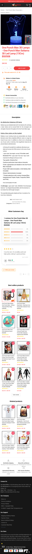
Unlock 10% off (3, 547)
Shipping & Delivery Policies (8, 515)
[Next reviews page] (28, 274)
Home (2, 10)
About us (3, 499)
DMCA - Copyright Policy (7, 506)
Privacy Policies (5, 503)
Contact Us (4, 522)
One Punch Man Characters (14, 10)
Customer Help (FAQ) (6, 525)
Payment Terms (5, 518)
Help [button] (29, 552)
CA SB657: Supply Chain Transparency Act (12, 508)
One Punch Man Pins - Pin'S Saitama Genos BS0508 (7, 331)
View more (16, 394)
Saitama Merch (5, 12)
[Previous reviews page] (20, 274)
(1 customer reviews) (14, 60)
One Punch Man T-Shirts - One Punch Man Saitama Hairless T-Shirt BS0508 (8, 447)
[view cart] (30, 5)
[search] (27, 5)
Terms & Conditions (6, 501)
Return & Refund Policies (7, 520)
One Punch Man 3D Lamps (19, 201)
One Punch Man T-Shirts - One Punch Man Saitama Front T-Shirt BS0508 (23, 447)
